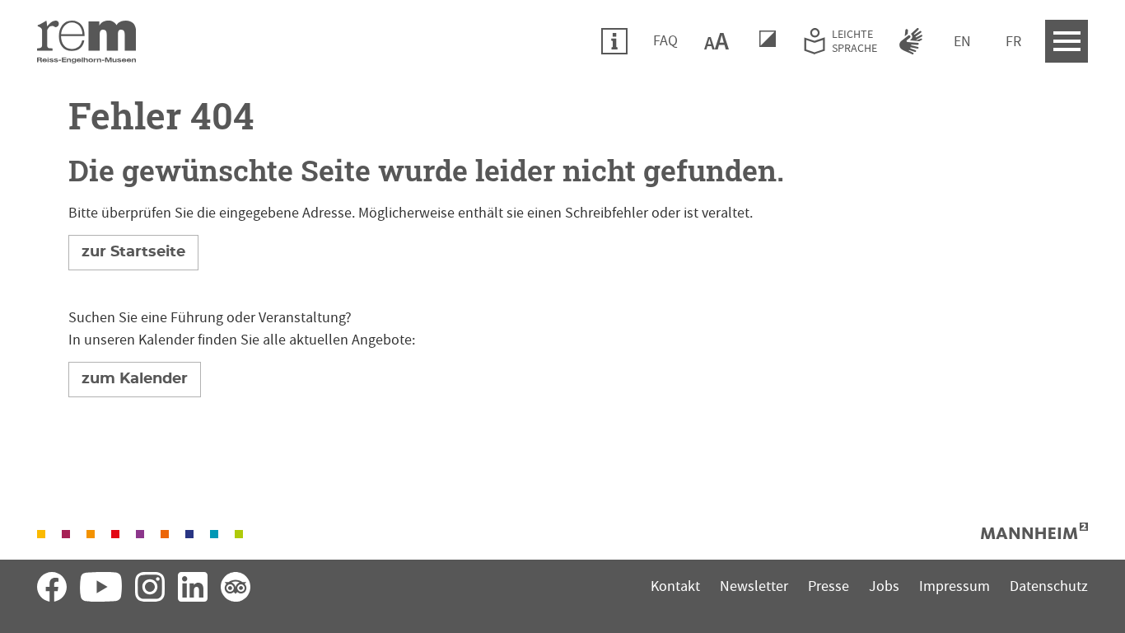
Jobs (884, 586)
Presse (828, 586)
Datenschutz (1049, 586)
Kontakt (675, 586)
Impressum (954, 586)
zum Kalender (135, 379)
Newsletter (754, 586)
